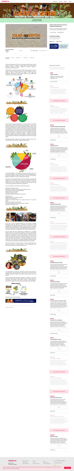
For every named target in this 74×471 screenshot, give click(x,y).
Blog (33, 462)
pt (71, 1)
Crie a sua (60, 1)
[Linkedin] (61, 460)
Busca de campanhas (25, 463)
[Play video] (26, 36)
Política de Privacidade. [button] (15, 468)
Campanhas (55, 1)
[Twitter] (59, 460)
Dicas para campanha (36, 463)
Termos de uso (45, 462)
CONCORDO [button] (67, 467)
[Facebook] (57, 460)
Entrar (65, 1)
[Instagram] (54, 460)
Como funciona (24, 462)
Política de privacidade (46, 463)
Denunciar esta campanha (9, 307)
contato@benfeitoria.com (58, 462)
